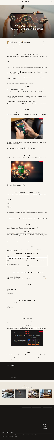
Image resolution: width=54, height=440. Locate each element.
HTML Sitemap (15, 436)
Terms (10, 436)
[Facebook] (14, 377)
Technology (12, 23)
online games (14, 354)
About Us (12, 436)
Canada (38, 194)
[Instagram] (11, 377)
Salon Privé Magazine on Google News (9, 432)
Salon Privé (13, 365)
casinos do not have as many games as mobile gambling (39, 278)
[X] (13, 377)
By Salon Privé (12, 35)
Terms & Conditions (45, 428)
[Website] (16, 377)
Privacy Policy (44, 424)
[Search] (51, 1)
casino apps (14, 233)
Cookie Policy (44, 426)
